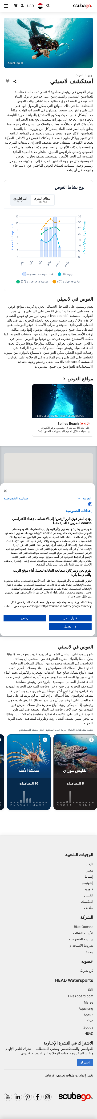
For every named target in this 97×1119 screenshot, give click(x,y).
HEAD (89, 1033)
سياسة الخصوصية (81, 939)
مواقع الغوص (80, 378)
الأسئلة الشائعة (83, 933)
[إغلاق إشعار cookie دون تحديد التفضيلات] (5, 491)
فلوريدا (88, 889)
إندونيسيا (87, 883)
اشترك (85, 1062)
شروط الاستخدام (81, 945)
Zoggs (88, 1027)
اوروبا (90, 75)
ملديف (88, 908)
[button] (84, 498)
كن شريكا (86, 971)
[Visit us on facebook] (37, 1097)
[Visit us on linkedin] (18, 1097)
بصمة (89, 952)
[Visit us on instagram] (47, 1097)
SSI (90, 990)
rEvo (89, 1021)
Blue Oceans (83, 927)
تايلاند (89, 864)
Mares (88, 1002)
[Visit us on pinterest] (28, 1097)
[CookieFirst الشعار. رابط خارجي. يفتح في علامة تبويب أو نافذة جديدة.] (90, 504)
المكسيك (87, 901)
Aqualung (86, 1008)
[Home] (82, 6)
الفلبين (88, 895)
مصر (90, 870)
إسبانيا (89, 876)
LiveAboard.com (80, 996)
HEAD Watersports (74, 980)
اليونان (79, 75)
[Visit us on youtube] (8, 1097)
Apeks (88, 1015)
